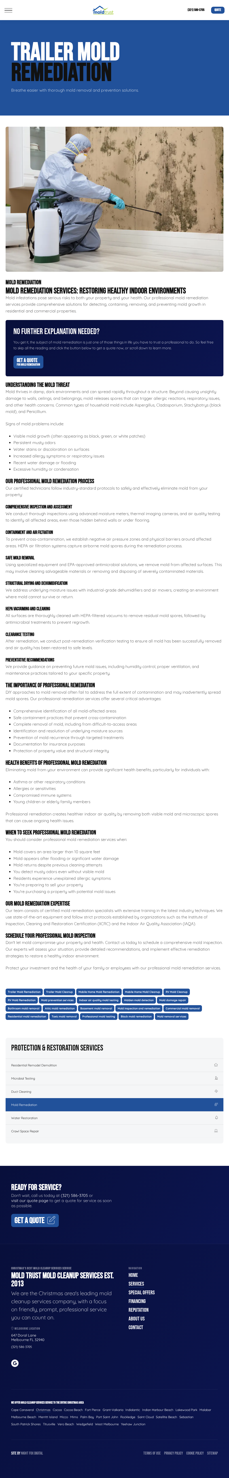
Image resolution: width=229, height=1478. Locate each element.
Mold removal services (171, 1016)
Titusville (49, 1424)
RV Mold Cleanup (177, 992)
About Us (137, 1319)
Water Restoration (24, 1118)
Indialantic (132, 1410)
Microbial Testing (23, 1078)
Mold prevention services (57, 1000)
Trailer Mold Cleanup (59, 992)
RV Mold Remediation (22, 1000)
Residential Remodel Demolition (34, 1065)
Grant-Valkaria (113, 1410)
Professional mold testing (98, 1016)
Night (24, 1453)
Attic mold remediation (60, 1008)
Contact (136, 1327)
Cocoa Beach (73, 1410)
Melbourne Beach (23, 1417)
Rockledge (127, 1417)
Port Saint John (107, 1417)
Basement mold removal (96, 1008)
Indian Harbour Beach (157, 1410)
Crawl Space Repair (25, 1131)
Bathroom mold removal (23, 1008)
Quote (217, 10)
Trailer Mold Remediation (24, 992)
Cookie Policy (195, 1453)
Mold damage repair (172, 1000)
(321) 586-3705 (196, 10)
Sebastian (186, 1417)
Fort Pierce (92, 1410)
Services (136, 1284)
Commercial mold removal (183, 1008)
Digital (38, 1453)
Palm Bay (87, 1417)
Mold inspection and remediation (139, 1008)
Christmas (43, 1410)
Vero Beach (65, 1424)
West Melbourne (107, 1424)
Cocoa (57, 1410)
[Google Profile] (15, 1363)
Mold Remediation (24, 1105)
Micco (64, 1417)
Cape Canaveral (22, 1410)
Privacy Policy (173, 1453)
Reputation (138, 1310)
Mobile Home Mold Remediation (98, 992)
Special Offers (142, 1292)
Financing (137, 1301)
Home (133, 1275)
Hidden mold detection (139, 1000)
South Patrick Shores (26, 1424)
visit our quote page (29, 1200)
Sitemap (212, 1453)
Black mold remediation (136, 1016)
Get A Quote (28, 361)
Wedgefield (84, 1424)
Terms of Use (152, 1453)
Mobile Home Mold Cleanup (142, 992)
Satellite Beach (166, 1417)
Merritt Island (47, 1417)
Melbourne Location (27, 1329)
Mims (74, 1417)
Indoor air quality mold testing (99, 1000)
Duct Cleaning (21, 1092)
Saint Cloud (146, 1417)
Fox (31, 1453)
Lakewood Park (186, 1410)
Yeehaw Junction (133, 1424)
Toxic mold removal (64, 1016)
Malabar (205, 1410)
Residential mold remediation (27, 1016)
